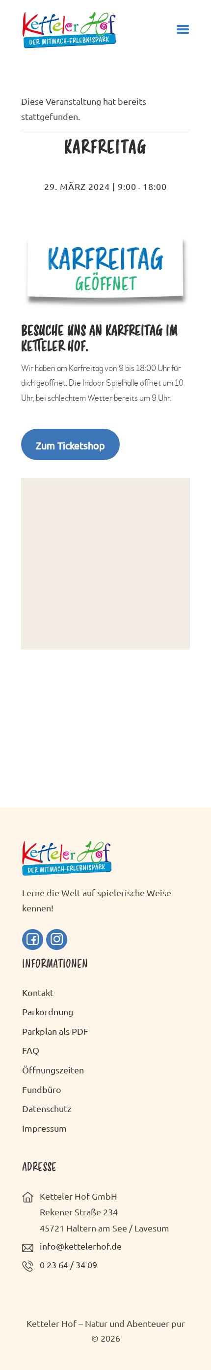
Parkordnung (47, 1011)
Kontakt (37, 992)
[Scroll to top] (189, 1342)
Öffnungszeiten (53, 1070)
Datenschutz (46, 1108)
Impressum (44, 1128)
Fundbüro (41, 1089)
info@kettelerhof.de (81, 1246)
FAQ (30, 1050)
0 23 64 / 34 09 (68, 1264)
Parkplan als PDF (55, 1031)
